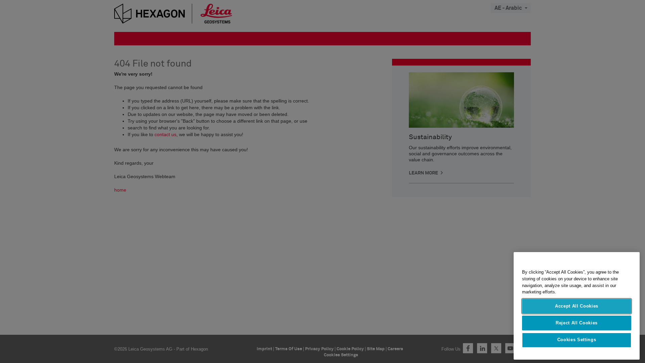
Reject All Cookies (577, 322)
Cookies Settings (576, 339)
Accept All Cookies (576, 306)
